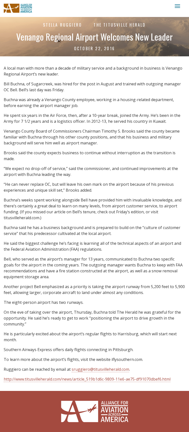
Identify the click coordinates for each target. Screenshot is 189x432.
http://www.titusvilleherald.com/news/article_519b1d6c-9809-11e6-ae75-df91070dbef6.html (87, 379)
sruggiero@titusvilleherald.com (100, 369)
